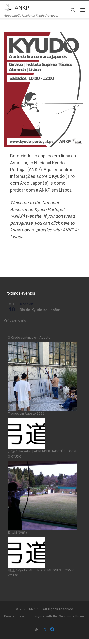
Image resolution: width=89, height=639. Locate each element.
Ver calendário (15, 320)
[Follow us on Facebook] (52, 629)
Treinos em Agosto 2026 (26, 413)
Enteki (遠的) (17, 532)
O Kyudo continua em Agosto (29, 337)
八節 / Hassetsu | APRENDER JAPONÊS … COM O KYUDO (42, 453)
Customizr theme (72, 616)
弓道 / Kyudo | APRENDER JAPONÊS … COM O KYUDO (41, 572)
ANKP (33, 609)
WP (24, 616)
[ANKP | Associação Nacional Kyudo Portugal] (8, 7)
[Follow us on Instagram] (44, 629)
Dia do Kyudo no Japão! (40, 309)
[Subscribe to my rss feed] (36, 629)
